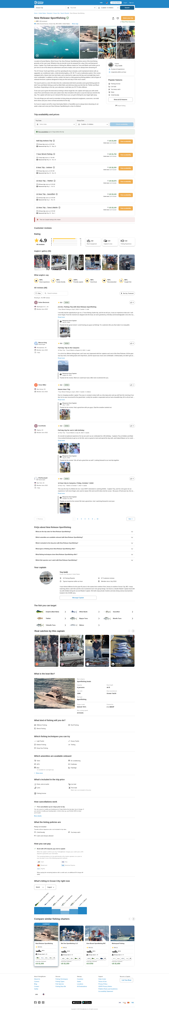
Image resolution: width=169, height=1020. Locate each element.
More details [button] (38, 816)
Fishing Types (60, 981)
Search (127, 7)
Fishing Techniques (62, 979)
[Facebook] (35, 1002)
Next (130, 519)
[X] (39, 1002)
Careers (36, 981)
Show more (39, 773)
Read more (61, 317)
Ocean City (56, 13)
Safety (36, 989)
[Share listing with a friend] (113, 18)
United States (42, 13)
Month (38, 887)
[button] (84, 143)
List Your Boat (116, 2)
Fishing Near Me (61, 986)
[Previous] (129, 631)
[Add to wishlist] (118, 18)
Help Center (102, 979)
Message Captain (78, 597)
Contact (36, 986)
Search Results (65, 13)
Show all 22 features (120, 99)
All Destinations (82, 986)
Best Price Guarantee (128, 22)
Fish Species (60, 984)
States (79, 981)
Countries (80, 979)
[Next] (133, 631)
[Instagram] (43, 1002)
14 (97, 519)
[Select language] (107, 2)
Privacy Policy (102, 984)
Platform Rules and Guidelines (108, 989)
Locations (80, 984)
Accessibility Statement (105, 991)
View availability (125, 141)
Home (35, 13)
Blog (35, 984)
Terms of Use (102, 981)
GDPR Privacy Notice (105, 986)
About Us (37, 979)
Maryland (49, 13)
